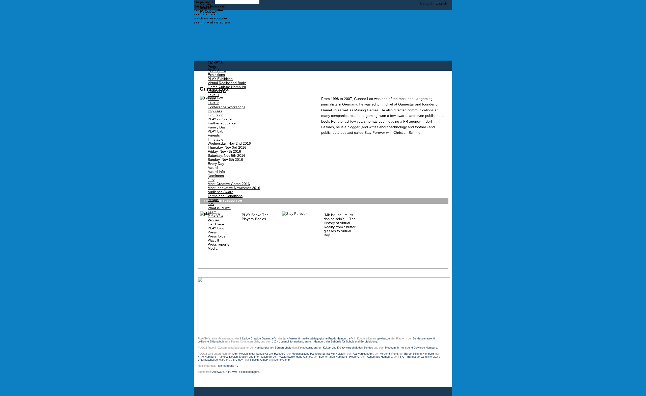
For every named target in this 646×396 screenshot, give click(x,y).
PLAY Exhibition (220, 79)
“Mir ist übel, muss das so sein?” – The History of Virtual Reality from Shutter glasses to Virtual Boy (340, 225)
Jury (211, 180)
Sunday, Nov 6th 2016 (225, 159)
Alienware (218, 371)
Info (211, 204)
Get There (216, 224)
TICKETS (215, 63)
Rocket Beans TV (227, 365)
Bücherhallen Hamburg (333, 356)
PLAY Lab (215, 131)
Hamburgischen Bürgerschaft (273, 347)
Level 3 (213, 103)
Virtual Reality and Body (227, 83)
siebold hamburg (249, 371)
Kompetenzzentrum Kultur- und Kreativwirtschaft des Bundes (335, 347)
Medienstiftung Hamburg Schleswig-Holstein (318, 353)
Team (212, 212)
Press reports (218, 244)
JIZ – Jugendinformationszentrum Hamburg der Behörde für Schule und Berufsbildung (324, 341)
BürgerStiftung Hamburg (419, 353)
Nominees (216, 176)
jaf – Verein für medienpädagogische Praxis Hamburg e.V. (318, 338)
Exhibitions (216, 75)
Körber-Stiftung (389, 353)
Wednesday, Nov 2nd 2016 (229, 143)
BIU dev (238, 359)
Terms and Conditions (225, 196)
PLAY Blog (216, 228)
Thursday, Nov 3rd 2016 (227, 147)
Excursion (215, 115)
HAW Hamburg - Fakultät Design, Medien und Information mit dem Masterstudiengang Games (255, 356)
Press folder (217, 236)
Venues (214, 220)
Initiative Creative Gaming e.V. (258, 338)
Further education (222, 123)
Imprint (205, 7)
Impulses (215, 111)
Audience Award (220, 192)
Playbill (213, 240)
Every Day (216, 164)
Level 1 (213, 95)
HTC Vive (231, 371)
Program (215, 67)
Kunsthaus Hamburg (379, 356)
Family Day (217, 127)
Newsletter (208, 11)
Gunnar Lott (214, 89)
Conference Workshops (226, 107)
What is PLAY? (219, 208)
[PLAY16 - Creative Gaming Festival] (301, 35)
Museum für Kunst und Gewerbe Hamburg (411, 347)
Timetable (215, 139)
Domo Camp (282, 359)
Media (213, 248)
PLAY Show (217, 71)
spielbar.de (383, 338)
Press (212, 232)
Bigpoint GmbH (259, 359)
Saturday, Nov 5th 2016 (226, 155)
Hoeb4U (354, 356)
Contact (206, 3)
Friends (214, 135)
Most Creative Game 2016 (229, 184)
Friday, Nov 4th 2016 (224, 151)
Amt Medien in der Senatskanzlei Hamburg (259, 353)
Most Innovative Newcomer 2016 (234, 188)
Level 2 (213, 99)
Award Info (216, 172)
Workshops (217, 91)
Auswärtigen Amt (363, 353)
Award (213, 168)
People (213, 200)
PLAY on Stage (220, 119)
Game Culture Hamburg (227, 87)
